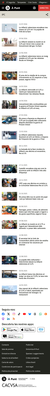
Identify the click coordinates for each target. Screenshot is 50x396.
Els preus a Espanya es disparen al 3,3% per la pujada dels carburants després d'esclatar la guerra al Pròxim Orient (32, 121)
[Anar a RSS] (14, 318)
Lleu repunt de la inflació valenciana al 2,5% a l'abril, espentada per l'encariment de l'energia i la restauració (33, 291)
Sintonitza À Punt (32, 349)
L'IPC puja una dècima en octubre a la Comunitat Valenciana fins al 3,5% (33, 184)
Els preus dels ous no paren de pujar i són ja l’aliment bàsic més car (33, 198)
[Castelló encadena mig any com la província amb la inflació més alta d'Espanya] (9, 169)
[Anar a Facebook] (3, 314)
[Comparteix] (47, 14)
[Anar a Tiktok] (19, 314)
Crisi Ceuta (32, 2)
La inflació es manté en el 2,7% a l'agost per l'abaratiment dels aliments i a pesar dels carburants (32, 226)
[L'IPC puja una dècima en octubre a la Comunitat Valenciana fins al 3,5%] (9, 182)
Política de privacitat (10, 371)
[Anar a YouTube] (25, 314)
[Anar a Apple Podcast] (3, 318)
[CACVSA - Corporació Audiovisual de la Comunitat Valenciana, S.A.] (19, 385)
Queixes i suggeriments (35, 354)
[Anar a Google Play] (10, 329)
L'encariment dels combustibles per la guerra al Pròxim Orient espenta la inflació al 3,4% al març (33, 106)
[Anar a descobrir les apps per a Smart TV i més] (12, 336)
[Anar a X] (9, 314)
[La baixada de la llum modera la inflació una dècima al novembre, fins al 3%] (9, 149)
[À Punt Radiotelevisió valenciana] (15, 379)
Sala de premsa (7, 349)
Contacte (5, 345)
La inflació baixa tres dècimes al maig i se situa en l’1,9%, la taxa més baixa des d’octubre (33, 276)
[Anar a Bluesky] (30, 314)
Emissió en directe (9, 354)
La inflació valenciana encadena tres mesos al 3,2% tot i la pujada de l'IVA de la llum (33, 29)
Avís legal (29, 367)
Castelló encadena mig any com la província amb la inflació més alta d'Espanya (32, 170)
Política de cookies (33, 371)
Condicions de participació (12, 367)
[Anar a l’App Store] (27, 329)
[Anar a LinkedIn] (9, 318)
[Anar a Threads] (35, 314)
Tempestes (21, 2)
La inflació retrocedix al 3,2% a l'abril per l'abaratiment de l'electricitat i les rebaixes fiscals (31, 92)
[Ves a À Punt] (12, 8)
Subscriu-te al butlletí (10, 358)
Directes (44, 8)
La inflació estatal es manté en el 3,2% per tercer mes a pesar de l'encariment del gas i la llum (32, 44)
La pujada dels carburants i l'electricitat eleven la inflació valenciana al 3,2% (30, 262)
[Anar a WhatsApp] (41, 314)
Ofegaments (44, 2)
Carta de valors (7, 362)
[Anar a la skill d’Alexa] (41, 329)
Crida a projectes (32, 358)
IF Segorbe (10, 2)
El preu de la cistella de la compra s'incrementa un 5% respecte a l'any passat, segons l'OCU (33, 77)
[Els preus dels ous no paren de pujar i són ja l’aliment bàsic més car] (9, 196)
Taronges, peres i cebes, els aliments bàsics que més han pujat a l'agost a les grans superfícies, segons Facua (33, 212)
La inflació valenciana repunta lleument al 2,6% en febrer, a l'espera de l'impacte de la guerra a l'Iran (33, 137)
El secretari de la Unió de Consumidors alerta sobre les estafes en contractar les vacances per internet (33, 241)
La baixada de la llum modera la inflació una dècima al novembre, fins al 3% (32, 151)
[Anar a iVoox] (46, 314)
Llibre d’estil (30, 362)
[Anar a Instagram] (14, 314)
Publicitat (29, 345)
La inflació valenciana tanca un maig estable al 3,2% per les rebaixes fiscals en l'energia (33, 58)
